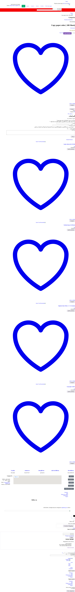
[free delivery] (72, 467)
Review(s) (72, 28)
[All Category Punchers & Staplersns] (57, 8)
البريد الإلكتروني (71, 125)
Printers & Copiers (69, 574)
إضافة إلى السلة (67, 33)
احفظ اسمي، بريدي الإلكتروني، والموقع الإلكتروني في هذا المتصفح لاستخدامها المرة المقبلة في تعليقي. (54, 126)
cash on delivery (55, 470)
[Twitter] (32, 503)
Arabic (67, 560)
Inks (72, 573)
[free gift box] (42, 467)
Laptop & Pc (70, 576)
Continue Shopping (68, 526)
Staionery (71, 572)
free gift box (41, 470)
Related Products (69, 139)
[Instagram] (25, 503)
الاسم (73, 123)
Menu (71, 567)
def (72, 14)
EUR (69, 565)
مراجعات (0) (70, 113)
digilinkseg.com (65, 507)
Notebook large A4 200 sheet (69, 225)
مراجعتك (73, 129)
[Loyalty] (13, 467)
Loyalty (13, 470)
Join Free (64, 3)
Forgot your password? (69, 535)
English (69, 558)
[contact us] (28, 467)
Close (74, 528)
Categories (71, 568)
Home (71, 13)
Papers (71, 577)
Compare (72, 105)
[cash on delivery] (57, 467)
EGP (72, 562)
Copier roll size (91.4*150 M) (69, 144)
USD (69, 564)
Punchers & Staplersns (68, 19)
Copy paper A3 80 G (71, 386)
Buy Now (61, 32)
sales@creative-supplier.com (14, 5)
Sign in (68, 3)
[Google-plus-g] (22, 503)
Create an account (70, 547)
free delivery (71, 470)
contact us (27, 470)
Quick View (38, 141)
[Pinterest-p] (29, 503)
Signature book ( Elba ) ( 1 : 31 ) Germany (66, 305)
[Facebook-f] (35, 503)
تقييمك (73, 128)
